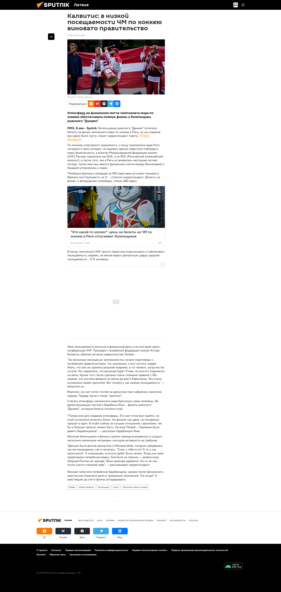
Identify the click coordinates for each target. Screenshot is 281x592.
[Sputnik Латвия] (54, 8)
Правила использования (78, 550)
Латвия (72, 487)
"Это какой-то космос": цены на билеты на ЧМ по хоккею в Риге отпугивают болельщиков (111, 234)
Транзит (161, 520)
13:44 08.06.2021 (76, 35)
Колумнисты (178, 520)
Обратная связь (57, 554)
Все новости (86, 520)
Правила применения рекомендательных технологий (199, 550)
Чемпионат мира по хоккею (135, 487)
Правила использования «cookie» (149, 550)
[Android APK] (233, 566)
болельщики (103, 487)
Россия (193, 520)
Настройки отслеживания (83, 554)
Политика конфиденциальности (111, 550)
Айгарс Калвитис (86, 487)
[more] (160, 242)
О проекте (42, 550)
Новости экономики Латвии (135, 520)
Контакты (56, 550)
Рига (99, 520)
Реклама (41, 554)
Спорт (116, 487)
